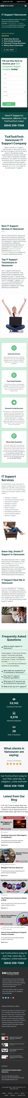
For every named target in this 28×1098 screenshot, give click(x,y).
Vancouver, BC (6, 1077)
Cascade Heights (6, 1024)
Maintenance (17, 927)
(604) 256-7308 (14, 125)
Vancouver (5, 832)
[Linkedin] (8, 998)
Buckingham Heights (18, 1024)
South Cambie (18, 1022)
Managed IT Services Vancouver (12, 867)
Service (10, 1093)
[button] (25, 5)
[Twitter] (6, 998)
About (22, 1093)
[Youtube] (13, 998)
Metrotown (11, 1014)
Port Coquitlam (6, 1012)
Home (3, 1093)
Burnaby (10, 1010)
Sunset (10, 1016)
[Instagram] (11, 998)
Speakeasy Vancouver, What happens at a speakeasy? (16, 1038)
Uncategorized (6, 864)
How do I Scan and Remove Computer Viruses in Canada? (16, 1056)
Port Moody (17, 1010)
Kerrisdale (16, 1016)
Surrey (23, 1010)
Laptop (11, 927)
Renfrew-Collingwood (13, 1020)
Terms (6, 1095)
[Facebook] (3, 998)
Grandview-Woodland (8, 1022)
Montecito (13, 1026)
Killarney (22, 1020)
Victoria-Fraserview (12, 1018)
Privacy (13, 1095)
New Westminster (16, 1012)
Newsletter (21, 1095)
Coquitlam (18, 1014)
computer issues (13, 248)
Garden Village (6, 1026)
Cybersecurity (5, 927)
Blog (16, 1093)
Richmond (4, 1010)
